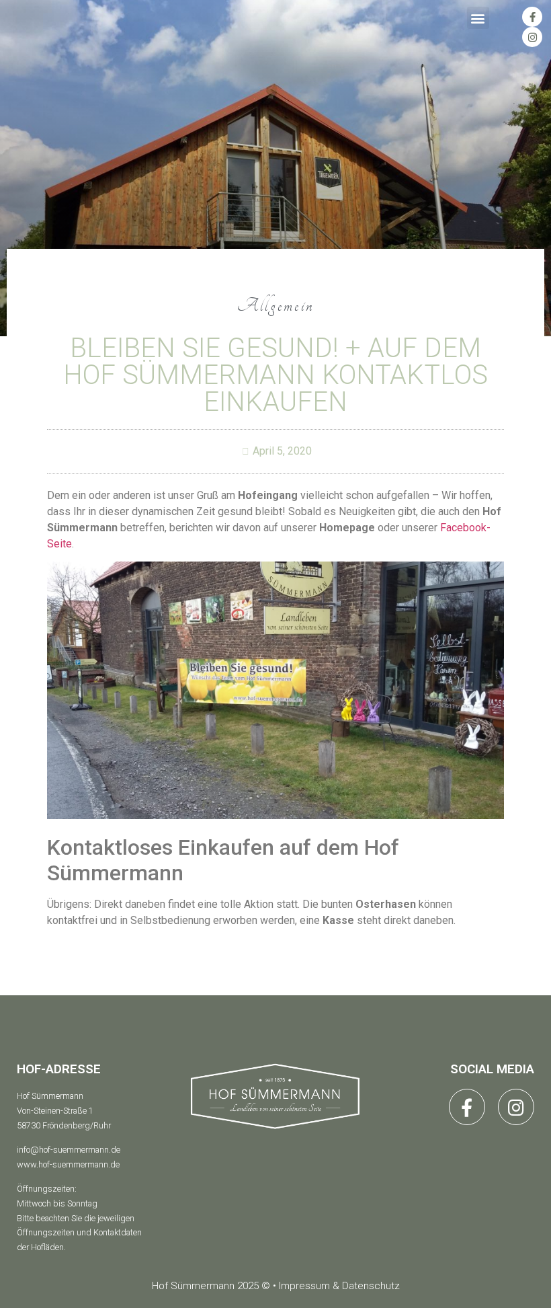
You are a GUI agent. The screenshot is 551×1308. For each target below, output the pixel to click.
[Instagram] (532, 37)
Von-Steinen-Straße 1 (55, 1111)
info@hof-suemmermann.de (68, 1150)
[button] (478, 18)
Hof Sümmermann (50, 1096)
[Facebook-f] (532, 17)
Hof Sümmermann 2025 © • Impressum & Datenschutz (276, 1286)
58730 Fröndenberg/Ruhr (64, 1125)
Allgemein (275, 305)
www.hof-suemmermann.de (68, 1164)
